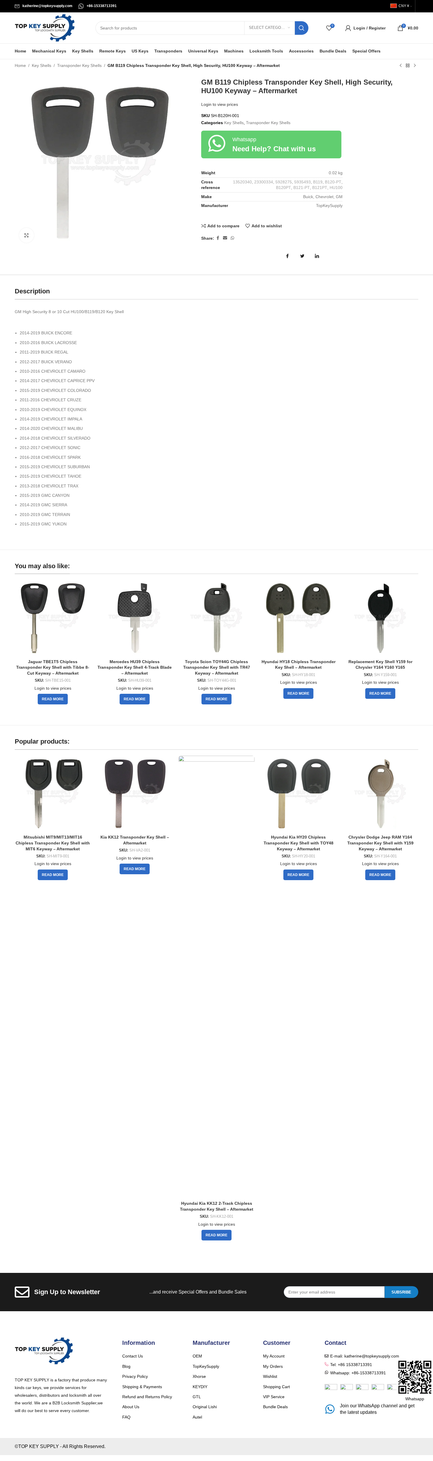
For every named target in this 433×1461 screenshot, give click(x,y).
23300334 (263, 182)
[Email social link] (225, 238)
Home (20, 65)
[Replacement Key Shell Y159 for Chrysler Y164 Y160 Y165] (380, 618)
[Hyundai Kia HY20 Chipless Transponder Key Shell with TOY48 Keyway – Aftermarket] (298, 794)
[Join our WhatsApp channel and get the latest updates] (330, 1409)
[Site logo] (45, 27)
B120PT (283, 187)
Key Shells (41, 65)
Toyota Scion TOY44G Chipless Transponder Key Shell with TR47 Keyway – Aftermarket (216, 667)
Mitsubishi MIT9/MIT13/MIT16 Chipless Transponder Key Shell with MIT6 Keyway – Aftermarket (53, 843)
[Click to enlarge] (26, 235)
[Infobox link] (43, 6)
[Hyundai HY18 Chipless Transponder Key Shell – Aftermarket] (298, 618)
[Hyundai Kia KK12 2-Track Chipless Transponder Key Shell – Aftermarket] (216, 977)
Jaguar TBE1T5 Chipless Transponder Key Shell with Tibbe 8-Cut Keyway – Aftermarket (52, 667)
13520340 (242, 182)
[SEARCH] (301, 28)
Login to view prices (219, 104)
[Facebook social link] (217, 238)
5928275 (283, 182)
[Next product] (414, 65)
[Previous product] (400, 65)
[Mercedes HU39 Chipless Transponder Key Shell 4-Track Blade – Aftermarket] (135, 618)
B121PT (319, 187)
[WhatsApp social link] (232, 238)
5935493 (302, 182)
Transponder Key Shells (79, 65)
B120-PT (333, 182)
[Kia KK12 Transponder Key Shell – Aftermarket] (135, 794)
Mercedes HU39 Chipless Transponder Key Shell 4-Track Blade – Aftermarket (134, 667)
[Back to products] (407, 65)
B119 (318, 182)
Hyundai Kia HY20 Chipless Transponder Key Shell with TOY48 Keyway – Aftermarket (298, 843)
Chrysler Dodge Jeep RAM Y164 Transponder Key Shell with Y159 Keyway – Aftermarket (380, 843)
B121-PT (301, 187)
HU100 (336, 187)
